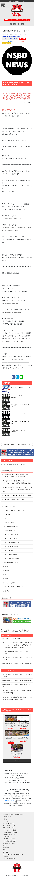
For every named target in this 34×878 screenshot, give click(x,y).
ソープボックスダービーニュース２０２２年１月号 (20, 430)
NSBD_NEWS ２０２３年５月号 (17, 663)
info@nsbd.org (18, 359)
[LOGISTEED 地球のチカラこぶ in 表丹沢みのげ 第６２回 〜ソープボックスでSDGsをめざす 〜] (11, 733)
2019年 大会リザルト (13, 554)
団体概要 (5, 579)
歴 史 (6, 518)
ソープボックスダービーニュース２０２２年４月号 (20, 422)
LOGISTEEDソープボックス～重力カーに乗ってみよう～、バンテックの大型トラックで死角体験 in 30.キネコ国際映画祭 (17, 645)
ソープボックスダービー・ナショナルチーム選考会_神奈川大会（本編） (23, 738)
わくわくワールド (12, 638)
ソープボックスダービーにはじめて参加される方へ (17, 495)
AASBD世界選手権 (9, 800)
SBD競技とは (8, 514)
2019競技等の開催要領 (13, 558)
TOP (16, 630)
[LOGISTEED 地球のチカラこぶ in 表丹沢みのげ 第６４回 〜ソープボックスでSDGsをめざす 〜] (11, 718)
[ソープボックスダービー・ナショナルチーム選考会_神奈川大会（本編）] (23, 733)
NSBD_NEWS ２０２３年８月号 (17, 680)
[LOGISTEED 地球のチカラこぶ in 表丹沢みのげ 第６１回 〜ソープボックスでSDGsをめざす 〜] (17, 747)
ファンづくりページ (8, 522)
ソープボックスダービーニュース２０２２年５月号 (20, 405)
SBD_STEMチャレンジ (8, 41)
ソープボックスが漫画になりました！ (13, 499)
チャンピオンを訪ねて (9, 583)
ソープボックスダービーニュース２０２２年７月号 (20, 396)
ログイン (19, 464)
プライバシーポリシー (9, 858)
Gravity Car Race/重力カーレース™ (11, 36)
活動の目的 (6, 570)
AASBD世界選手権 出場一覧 (11, 562)
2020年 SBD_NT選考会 (11, 538)
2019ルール (10, 550)
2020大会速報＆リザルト (12, 542)
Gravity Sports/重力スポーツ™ (10, 38)
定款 (4, 574)
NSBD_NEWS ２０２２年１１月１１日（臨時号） (10, 444)
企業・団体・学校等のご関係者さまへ (13, 587)
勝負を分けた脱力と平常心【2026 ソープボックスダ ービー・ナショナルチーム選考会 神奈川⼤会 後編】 (17, 489)
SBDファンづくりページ (21, 41)
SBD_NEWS (22, 38)
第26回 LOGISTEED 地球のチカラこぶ (20, 387)
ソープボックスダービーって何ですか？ (14, 510)
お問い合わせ (7, 591)
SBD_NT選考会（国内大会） (11, 526)
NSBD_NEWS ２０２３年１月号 (19, 413)
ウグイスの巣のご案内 (9, 825)
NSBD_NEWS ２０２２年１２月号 (25, 444)
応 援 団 (5, 566)
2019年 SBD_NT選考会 (11, 546)
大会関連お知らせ (10, 530)
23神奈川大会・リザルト (12, 534)
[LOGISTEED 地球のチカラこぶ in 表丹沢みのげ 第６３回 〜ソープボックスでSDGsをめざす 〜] (23, 718)
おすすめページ (6, 43)
